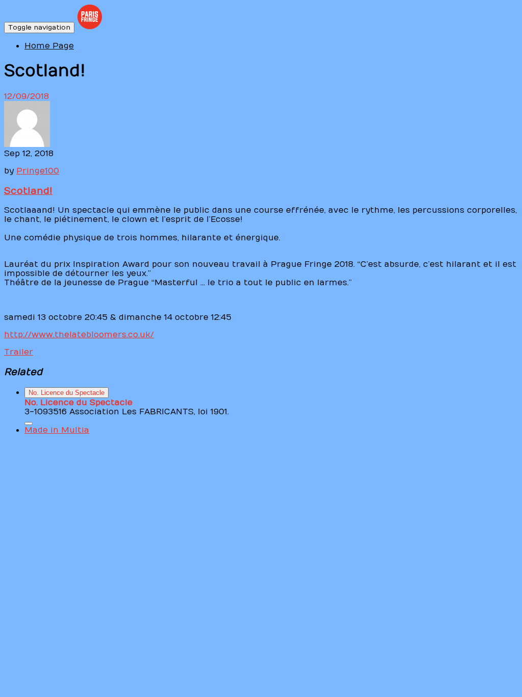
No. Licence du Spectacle (67, 392)
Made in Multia (56, 430)
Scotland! (28, 190)
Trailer (18, 352)
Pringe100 (37, 171)
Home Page (49, 46)
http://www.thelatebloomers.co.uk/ (79, 334)
